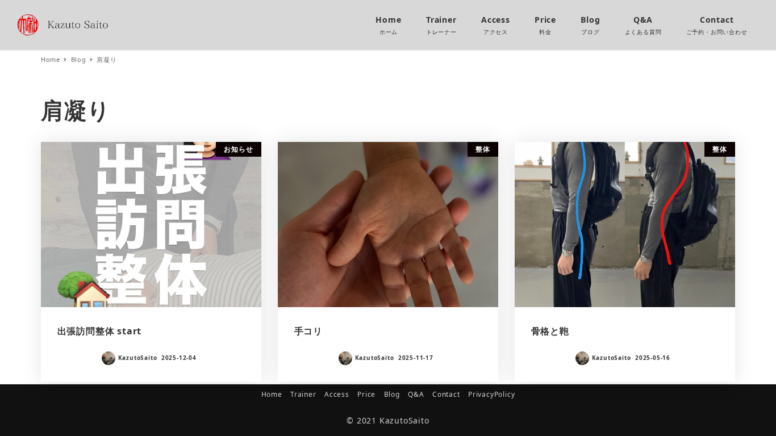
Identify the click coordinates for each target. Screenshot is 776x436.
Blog (392, 394)
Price (366, 394)
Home (271, 394)
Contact (446, 394)
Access (336, 394)
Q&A (416, 394)
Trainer (303, 394)
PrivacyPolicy (491, 394)
